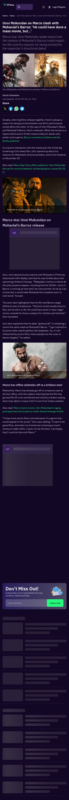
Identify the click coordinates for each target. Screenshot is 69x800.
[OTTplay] (8, 7)
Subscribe (55, 603)
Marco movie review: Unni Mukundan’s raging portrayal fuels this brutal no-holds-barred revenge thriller (33, 409)
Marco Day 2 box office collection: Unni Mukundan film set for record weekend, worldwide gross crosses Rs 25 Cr (34, 168)
